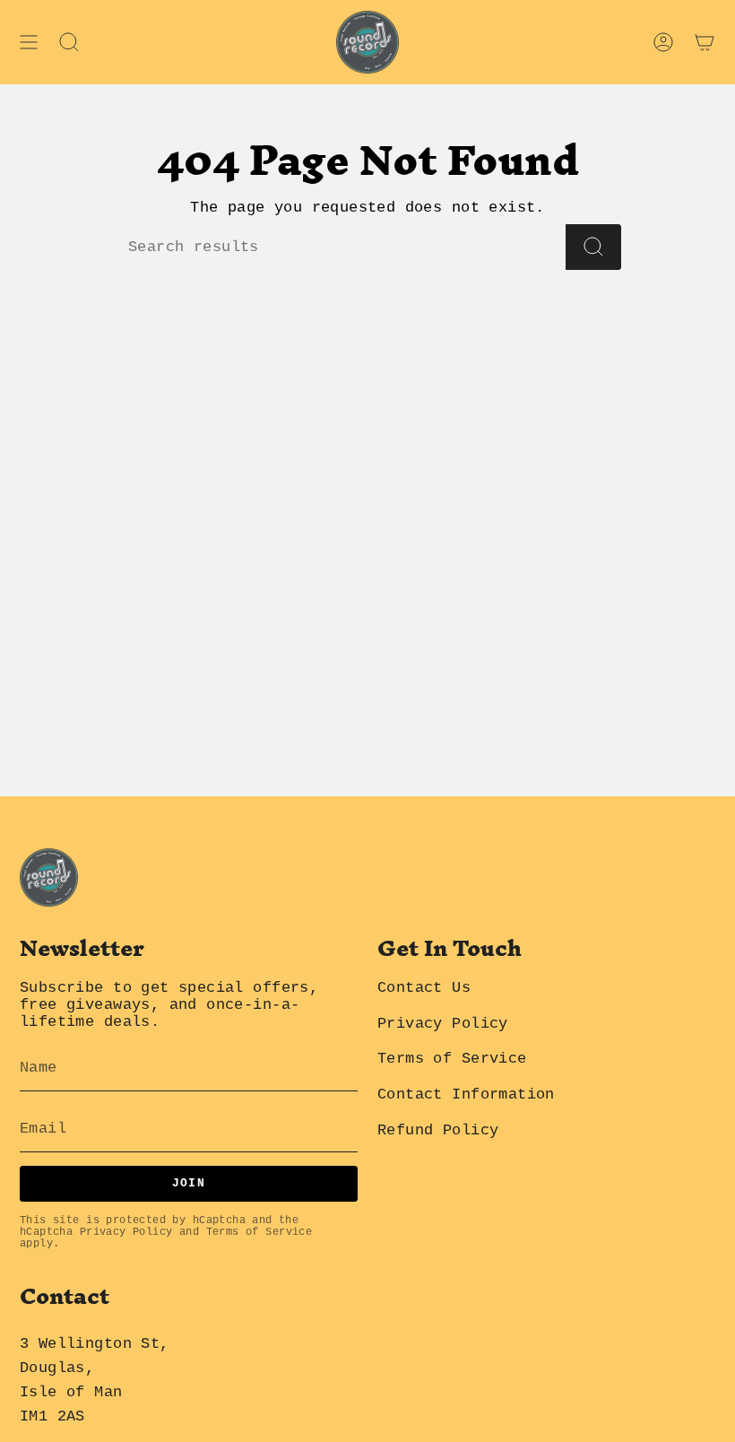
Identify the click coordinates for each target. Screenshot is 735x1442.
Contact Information (466, 1094)
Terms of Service (259, 1232)
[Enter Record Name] (593, 247)
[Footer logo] (49, 877)
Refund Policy (437, 1130)
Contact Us (424, 987)
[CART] (704, 42)
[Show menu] (29, 42)
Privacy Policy (126, 1232)
